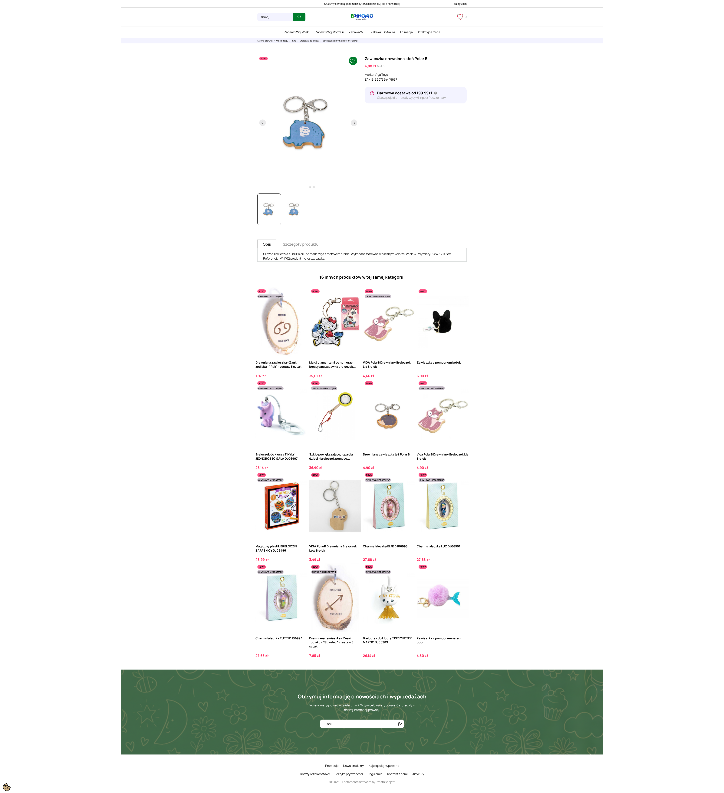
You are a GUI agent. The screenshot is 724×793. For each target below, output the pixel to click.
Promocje (331, 766)
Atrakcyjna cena (428, 32)
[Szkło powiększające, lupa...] (355, 395)
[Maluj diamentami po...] (355, 303)
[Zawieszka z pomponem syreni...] (462, 578)
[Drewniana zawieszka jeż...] (408, 395)
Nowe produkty (353, 766)
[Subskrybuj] (400, 723)
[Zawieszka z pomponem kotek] (462, 303)
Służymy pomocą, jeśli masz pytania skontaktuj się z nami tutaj (362, 3)
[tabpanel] (308, 123)
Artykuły (418, 774)
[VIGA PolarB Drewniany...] (408, 303)
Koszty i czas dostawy (315, 774)
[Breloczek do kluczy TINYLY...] (301, 395)
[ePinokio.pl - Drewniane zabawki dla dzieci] (362, 17)
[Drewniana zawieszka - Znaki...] (355, 578)
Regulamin (375, 774)
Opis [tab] (267, 244)
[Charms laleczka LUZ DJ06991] (462, 486)
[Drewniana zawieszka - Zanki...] (301, 303)
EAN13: (369, 79)
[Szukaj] (299, 17)
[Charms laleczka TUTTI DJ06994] (301, 578)
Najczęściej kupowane (383, 766)
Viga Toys (381, 74)
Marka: (369, 74)
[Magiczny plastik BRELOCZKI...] (301, 486)
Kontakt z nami (397, 774)
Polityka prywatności (348, 774)
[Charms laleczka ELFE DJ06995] (408, 486)
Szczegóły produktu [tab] (300, 244)
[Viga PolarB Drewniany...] (462, 395)
